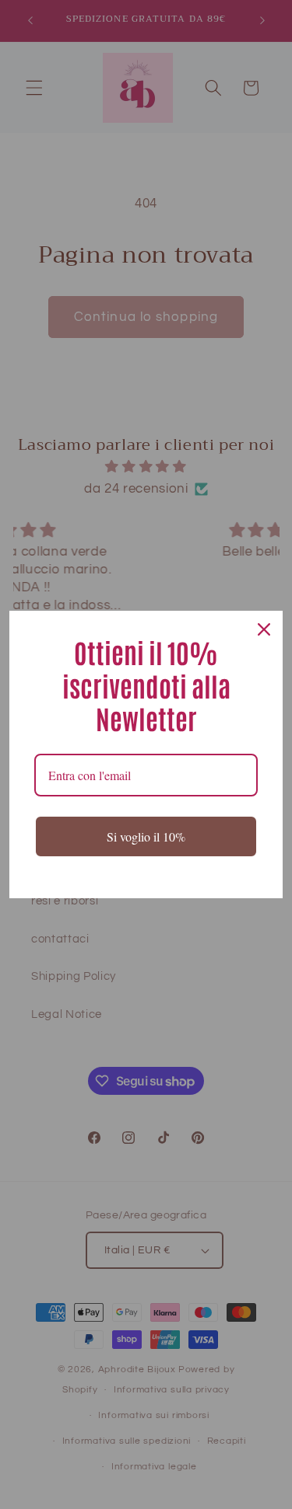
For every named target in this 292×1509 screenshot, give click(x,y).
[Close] (264, 629)
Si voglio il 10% (146, 836)
